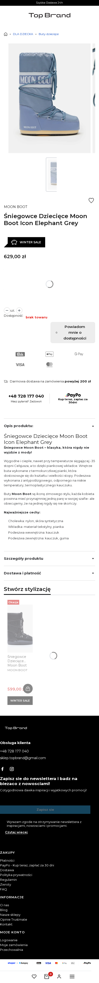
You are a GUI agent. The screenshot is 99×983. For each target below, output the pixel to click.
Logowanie (9, 940)
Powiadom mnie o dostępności (74, 332)
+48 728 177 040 (26, 396)
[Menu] (72, 976)
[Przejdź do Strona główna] (5, 34)
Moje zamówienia (14, 945)
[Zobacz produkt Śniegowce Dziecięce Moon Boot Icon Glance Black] (28, 688)
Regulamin (8, 880)
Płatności (7, 860)
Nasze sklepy (10, 915)
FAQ (3, 889)
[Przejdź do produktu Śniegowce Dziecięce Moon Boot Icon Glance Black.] (20, 629)
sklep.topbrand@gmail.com (23, 758)
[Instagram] (11, 769)
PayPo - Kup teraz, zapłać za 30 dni (27, 865)
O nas (4, 905)
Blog (3, 910)
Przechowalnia (11, 950)
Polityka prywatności (16, 875)
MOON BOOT (15, 207)
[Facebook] (2, 769)
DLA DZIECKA (23, 34)
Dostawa (7, 870)
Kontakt (6, 924)
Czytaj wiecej (16, 832)
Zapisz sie (45, 809)
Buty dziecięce (49, 34)
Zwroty (5, 884)
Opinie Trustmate (13, 919)
